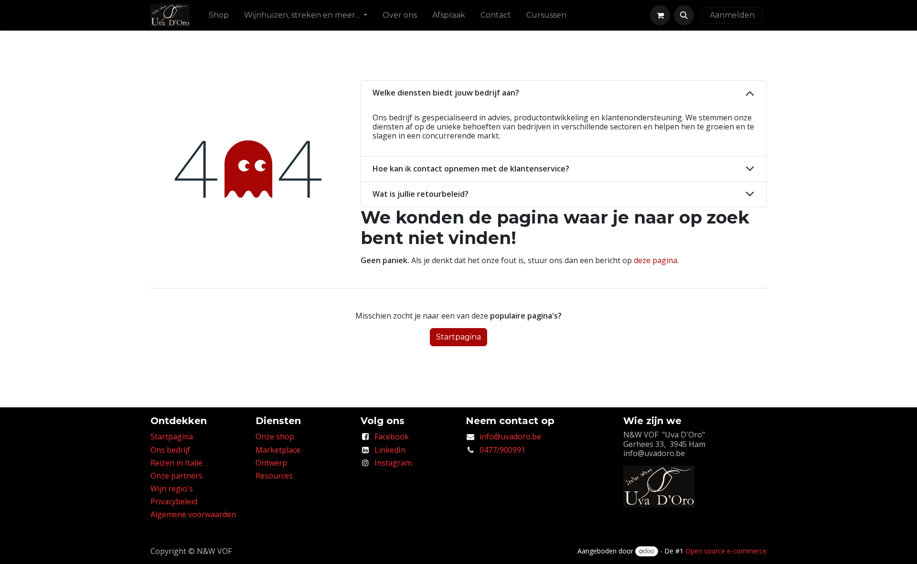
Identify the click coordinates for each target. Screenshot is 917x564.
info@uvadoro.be (510, 436)
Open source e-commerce (726, 550)
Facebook (391, 436)
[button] (684, 15)
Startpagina (458, 336)
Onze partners (176, 475)
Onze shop (275, 436)
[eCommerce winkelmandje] (660, 15)
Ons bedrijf (170, 450)
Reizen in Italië (176, 463)
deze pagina (655, 260)
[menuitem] (218, 15)
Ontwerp (271, 463)
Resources (274, 475)
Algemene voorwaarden (193, 514)
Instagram (393, 463)
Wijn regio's (171, 488)
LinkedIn (389, 450)
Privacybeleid (173, 501)
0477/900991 (502, 450)
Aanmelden (732, 15)
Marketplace (278, 450)
